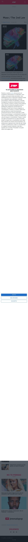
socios (12, 93)
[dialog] (14, 271)
